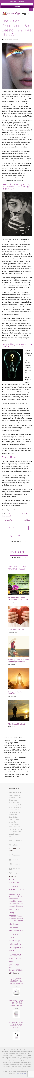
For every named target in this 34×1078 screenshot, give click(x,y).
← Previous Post (7, 520)
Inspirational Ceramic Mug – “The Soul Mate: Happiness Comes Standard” (16, 1002)
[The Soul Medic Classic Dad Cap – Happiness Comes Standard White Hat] (16, 992)
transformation (16, 970)
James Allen (13, 510)
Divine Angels (17, 903)
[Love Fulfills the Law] (18, 616)
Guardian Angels (15, 918)
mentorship (14, 940)
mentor (12, 937)
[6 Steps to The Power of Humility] (18, 678)
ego (16, 906)
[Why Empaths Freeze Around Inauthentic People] (18, 584)
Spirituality (25, 514)
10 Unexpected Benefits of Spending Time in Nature (18, 661)
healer (17, 921)
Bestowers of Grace (13, 896)
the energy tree (15, 964)
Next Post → (28, 520)
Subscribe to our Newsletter (17, 1)
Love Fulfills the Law (16, 629)
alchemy (13, 879)
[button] (28, 13)
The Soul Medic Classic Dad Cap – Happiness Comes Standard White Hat (16, 980)
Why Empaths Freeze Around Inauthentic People (18, 598)
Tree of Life (11, 972)
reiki (14, 955)
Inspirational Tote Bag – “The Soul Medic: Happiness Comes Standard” (16, 1025)
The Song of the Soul (16, 724)
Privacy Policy (13, 845)
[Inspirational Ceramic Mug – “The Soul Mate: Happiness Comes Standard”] (16, 1014)
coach (16, 901)
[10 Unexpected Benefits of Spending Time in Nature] (18, 646)
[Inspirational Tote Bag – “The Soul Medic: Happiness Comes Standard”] (16, 1036)
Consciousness (13, 514)
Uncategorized (6, 516)
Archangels (20, 891)
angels (12, 889)
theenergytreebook (13, 965)
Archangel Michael (13, 891)
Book (19, 896)
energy (16, 909)
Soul (20, 514)
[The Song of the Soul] (18, 711)
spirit (11, 958)
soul (18, 954)
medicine (13, 934)
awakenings (14, 894)
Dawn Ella (11, 903)
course (20, 901)
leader (12, 927)
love (21, 931)
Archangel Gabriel (19, 889)
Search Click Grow (21, 1073)
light (17, 931)
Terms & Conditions (15, 841)
